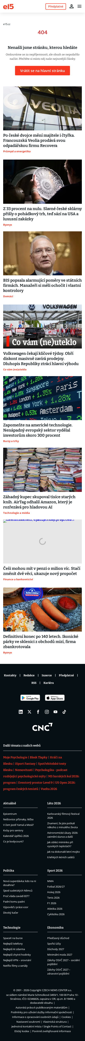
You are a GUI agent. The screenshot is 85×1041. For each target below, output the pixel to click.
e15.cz (6, 24)
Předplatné (66, 675)
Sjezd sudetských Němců (17, 890)
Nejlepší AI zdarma (14, 949)
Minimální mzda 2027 (59, 954)
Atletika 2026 (54, 908)
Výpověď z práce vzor (15, 907)
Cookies (66, 1017)
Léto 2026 (54, 803)
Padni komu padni (14, 901)
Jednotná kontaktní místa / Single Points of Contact (41, 1026)
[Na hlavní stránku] (8, 6)
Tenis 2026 (53, 897)
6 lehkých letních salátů (61, 857)
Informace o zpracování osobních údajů (35, 1017)
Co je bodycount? (13, 841)
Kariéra (48, 683)
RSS (33, 683)
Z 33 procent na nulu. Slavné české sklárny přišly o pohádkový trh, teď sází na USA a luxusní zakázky (42, 213)
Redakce (29, 675)
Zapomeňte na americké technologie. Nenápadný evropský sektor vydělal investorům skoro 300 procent (38, 430)
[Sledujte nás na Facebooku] (38, 712)
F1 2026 (51, 903)
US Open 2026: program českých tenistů (39, 786)
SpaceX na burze (13, 938)
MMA (50, 881)
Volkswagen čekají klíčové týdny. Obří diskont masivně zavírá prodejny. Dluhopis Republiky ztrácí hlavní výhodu (41, 358)
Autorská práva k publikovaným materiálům (41, 1007)
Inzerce (47, 675)
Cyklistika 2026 (55, 914)
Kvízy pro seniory (13, 830)
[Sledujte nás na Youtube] (55, 712)
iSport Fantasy (25, 763)
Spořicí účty (54, 943)
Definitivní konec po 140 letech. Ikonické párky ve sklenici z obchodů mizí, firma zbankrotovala (40, 641)
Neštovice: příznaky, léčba (18, 819)
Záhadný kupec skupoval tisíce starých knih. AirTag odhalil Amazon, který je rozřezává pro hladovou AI (39, 501)
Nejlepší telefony (13, 943)
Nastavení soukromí (28, 1021)
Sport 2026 (55, 870)
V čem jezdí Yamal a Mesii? (18, 825)
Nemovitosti (24, 770)
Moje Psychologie (15, 757)
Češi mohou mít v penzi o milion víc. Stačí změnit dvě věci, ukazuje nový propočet (41, 571)
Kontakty (10, 675)
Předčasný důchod (58, 938)
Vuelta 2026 (49, 789)
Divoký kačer (10, 912)
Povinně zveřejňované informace (51, 1031)
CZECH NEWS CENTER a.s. (57, 990)
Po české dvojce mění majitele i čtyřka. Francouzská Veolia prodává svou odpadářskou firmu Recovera (39, 140)
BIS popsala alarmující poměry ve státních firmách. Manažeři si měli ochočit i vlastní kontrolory (42, 285)
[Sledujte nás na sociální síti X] (29, 712)
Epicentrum (10, 814)
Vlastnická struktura (55, 1021)
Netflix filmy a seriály (15, 965)
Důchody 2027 (55, 949)
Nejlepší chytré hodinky (17, 954)
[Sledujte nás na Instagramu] (47, 712)
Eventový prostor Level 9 (35, 782)
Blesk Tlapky (38, 757)
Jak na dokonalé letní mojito (63, 851)
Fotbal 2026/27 (56, 886)
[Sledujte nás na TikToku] (64, 712)
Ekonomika (55, 927)
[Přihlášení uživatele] (72, 6)
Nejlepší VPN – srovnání (17, 960)
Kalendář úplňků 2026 (16, 836)
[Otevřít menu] (79, 6)
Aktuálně (9, 803)
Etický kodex (21, 1031)
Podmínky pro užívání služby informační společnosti (41, 1012)
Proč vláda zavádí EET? (16, 896)
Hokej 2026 (53, 892)
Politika (8, 870)
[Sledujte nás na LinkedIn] (21, 712)
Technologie (11, 927)
